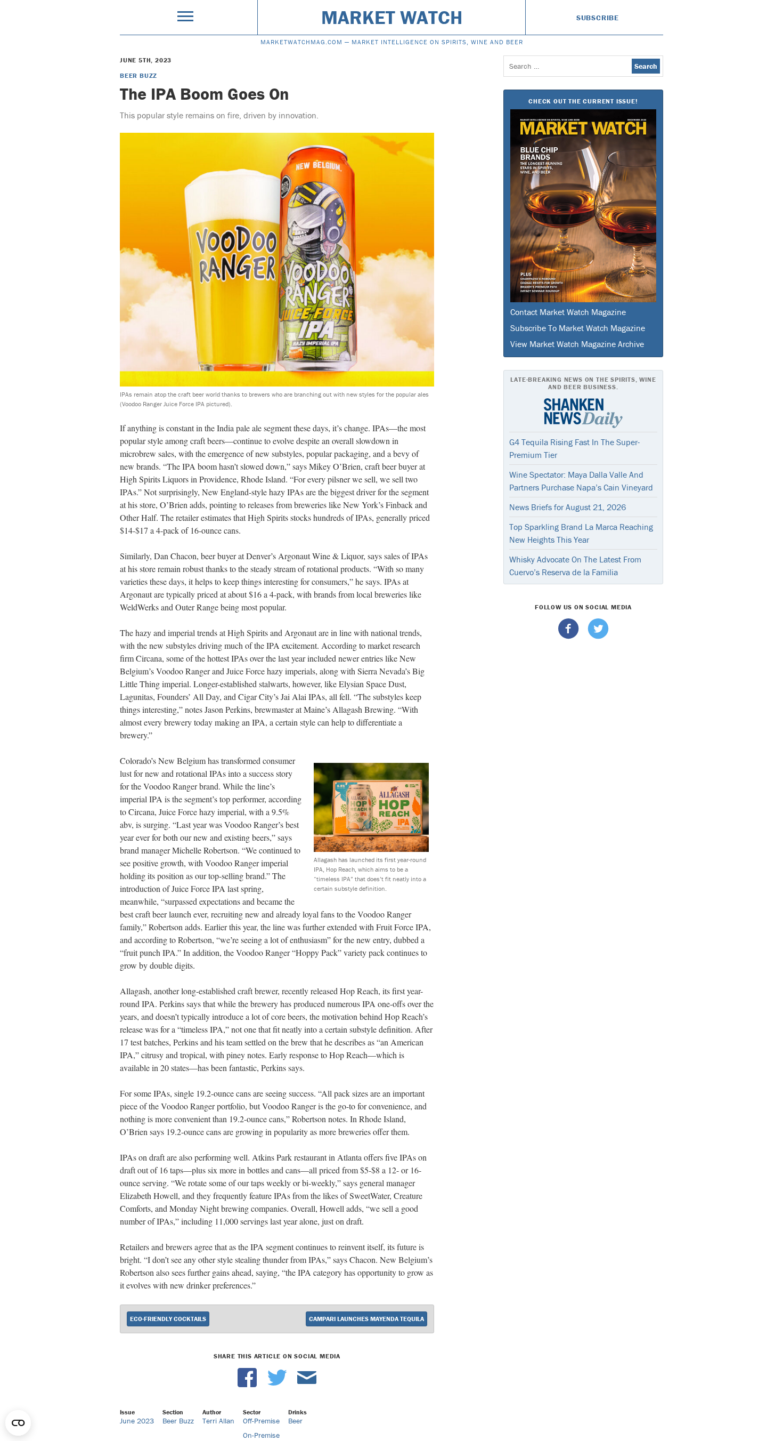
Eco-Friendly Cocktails (168, 1319)
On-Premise (261, 1435)
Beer (295, 1421)
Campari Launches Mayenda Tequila (366, 1319)
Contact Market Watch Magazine (568, 312)
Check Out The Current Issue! (583, 101)
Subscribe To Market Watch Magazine (577, 328)
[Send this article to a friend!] (306, 1384)
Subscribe (597, 17)
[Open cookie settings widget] (18, 1423)
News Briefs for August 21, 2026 (567, 507)
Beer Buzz (138, 75)
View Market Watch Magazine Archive (577, 344)
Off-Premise (261, 1421)
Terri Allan (218, 1421)
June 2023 (137, 1421)
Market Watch (391, 17)
